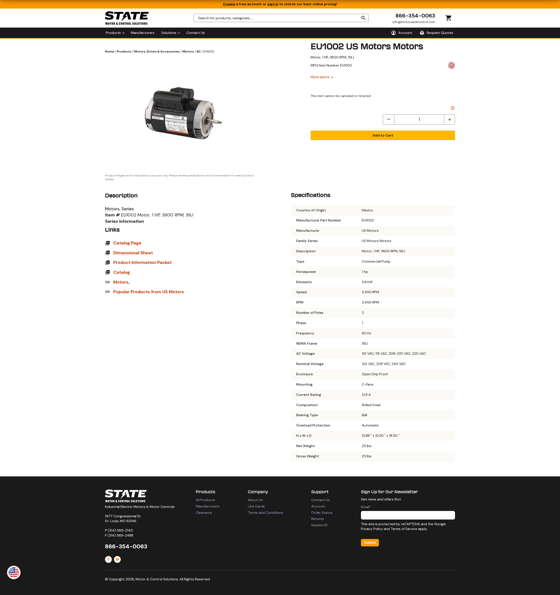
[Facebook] (108, 559)
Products (124, 51)
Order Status (321, 512)
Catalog (121, 272)
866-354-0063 (415, 15)
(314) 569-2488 (120, 535)
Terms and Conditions (265, 512)
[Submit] (364, 17)
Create (229, 4)
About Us (255, 500)
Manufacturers (207, 506)
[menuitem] (114, 33)
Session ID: (319, 525)
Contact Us (320, 500)
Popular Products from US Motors (148, 292)
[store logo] (127, 18)
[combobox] (281, 18)
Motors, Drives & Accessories (157, 51)
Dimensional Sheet (133, 253)
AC (198, 51)
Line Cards (256, 506)
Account (318, 506)
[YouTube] (117, 559)
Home (110, 51)
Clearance (204, 512)
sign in (272, 4)
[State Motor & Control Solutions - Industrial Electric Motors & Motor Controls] (126, 496)
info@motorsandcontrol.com (414, 22)
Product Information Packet (142, 262)
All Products (205, 500)
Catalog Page (127, 243)
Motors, (121, 282)
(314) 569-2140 (120, 530)
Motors (188, 51)
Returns (317, 518)
